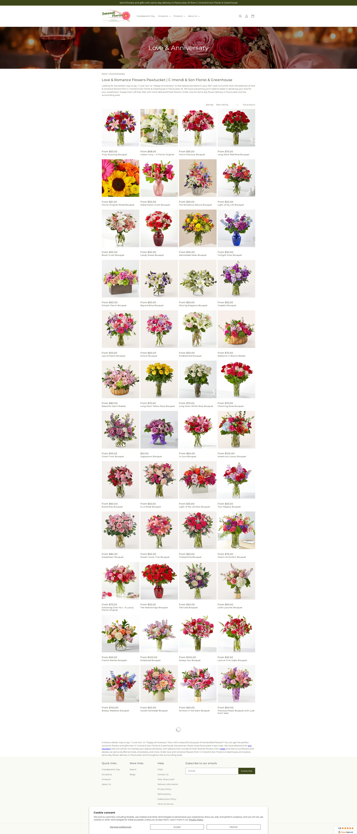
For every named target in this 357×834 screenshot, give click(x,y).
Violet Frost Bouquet (113, 456)
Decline (233, 827)
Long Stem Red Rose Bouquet (233, 154)
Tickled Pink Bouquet (190, 557)
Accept (177, 827)
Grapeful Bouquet (227, 305)
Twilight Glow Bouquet (230, 255)
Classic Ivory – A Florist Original (157, 154)
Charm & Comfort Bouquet (232, 557)
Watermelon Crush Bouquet (155, 205)
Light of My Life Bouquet (231, 205)
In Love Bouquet (187, 456)
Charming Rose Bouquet (231, 406)
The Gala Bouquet (188, 607)
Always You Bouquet (190, 660)
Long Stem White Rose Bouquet (196, 406)
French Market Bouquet (114, 660)
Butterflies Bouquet (112, 507)
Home (104, 74)
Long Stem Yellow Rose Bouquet (157, 406)
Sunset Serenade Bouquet (154, 710)
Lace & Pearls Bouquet (114, 356)
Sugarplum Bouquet (151, 456)
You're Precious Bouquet (192, 154)
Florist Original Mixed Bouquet (118, 205)
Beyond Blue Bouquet (152, 305)
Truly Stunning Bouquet (114, 154)
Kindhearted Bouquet (190, 356)
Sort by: (210, 104)
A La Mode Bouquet (150, 507)
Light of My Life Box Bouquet (194, 507)
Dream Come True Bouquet (155, 557)
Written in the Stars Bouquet (194, 710)
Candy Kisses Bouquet (152, 255)
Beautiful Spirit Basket (114, 406)
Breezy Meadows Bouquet (115, 710)
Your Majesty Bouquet (229, 507)
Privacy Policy (196, 819)
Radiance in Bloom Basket (231, 356)
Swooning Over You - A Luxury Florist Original (118, 608)
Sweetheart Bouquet (113, 557)
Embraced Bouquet (150, 660)
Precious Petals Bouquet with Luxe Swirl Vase (236, 711)
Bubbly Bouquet (110, 763)
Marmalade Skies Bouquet (193, 255)
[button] (164, 16)
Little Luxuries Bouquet (230, 607)
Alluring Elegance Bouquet (193, 305)
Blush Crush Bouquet (113, 255)
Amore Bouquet (148, 356)
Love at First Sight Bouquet (232, 660)
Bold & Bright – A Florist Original (157, 763)
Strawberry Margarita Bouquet (195, 763)
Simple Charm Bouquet (114, 305)
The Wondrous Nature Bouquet (195, 205)
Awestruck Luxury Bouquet (232, 456)
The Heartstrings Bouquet (154, 607)
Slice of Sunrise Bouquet (231, 763)
